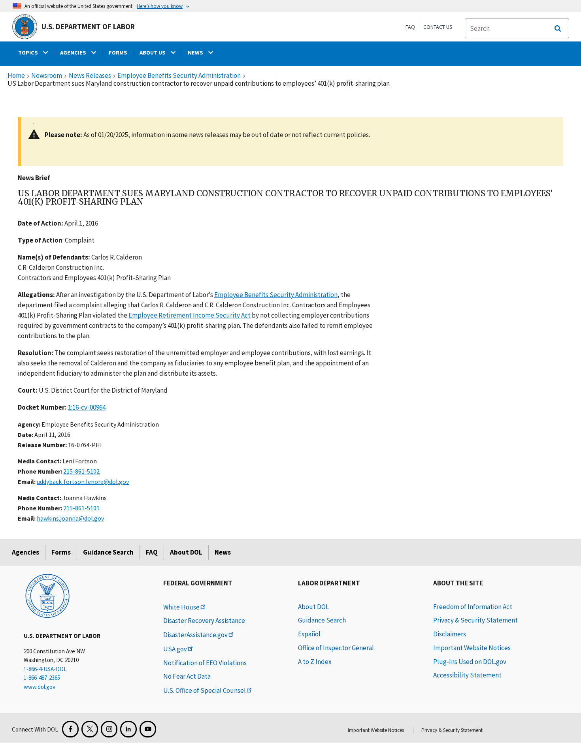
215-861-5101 (81, 508)
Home (16, 75)
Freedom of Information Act (472, 606)
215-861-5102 (81, 471)
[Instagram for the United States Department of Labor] (109, 729)
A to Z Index (315, 661)
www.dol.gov (39, 686)
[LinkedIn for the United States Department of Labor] (128, 729)
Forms (61, 552)
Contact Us (438, 26)
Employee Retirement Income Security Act (189, 315)
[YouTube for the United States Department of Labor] (148, 729)
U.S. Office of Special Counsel (204, 690)
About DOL (186, 552)
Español (309, 634)
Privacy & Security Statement (475, 620)
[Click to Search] (557, 28)
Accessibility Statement (467, 675)
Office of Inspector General (336, 647)
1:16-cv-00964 (87, 407)
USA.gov (175, 649)
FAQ (410, 26)
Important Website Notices (472, 647)
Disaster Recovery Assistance (204, 620)
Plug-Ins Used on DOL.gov (469, 661)
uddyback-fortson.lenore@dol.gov (83, 481)
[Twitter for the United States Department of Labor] (89, 729)
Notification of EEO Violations (205, 662)
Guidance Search (108, 552)
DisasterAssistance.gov (195, 634)
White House (181, 607)
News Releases (90, 75)
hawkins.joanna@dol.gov (70, 518)
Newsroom (46, 75)
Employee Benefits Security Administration (179, 75)
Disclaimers (449, 634)
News (223, 552)
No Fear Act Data (187, 676)
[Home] (47, 595)
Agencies (25, 552)
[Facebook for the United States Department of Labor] (70, 729)
